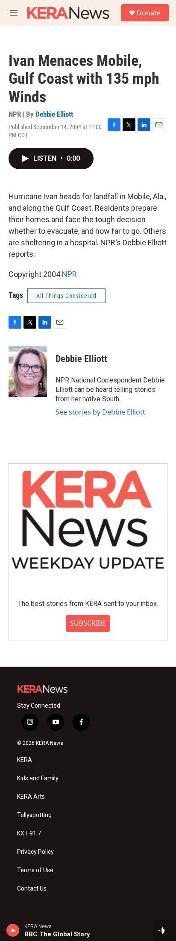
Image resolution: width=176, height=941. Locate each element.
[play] (13, 930)
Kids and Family (38, 778)
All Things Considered (66, 295)
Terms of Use (35, 870)
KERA (24, 760)
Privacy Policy (35, 852)
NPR (69, 274)
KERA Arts (31, 797)
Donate (149, 13)
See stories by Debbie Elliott (100, 412)
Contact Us (32, 888)
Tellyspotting (34, 815)
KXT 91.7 (29, 833)
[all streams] (164, 930)
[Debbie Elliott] (28, 371)
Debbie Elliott (54, 114)
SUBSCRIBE (88, 623)
